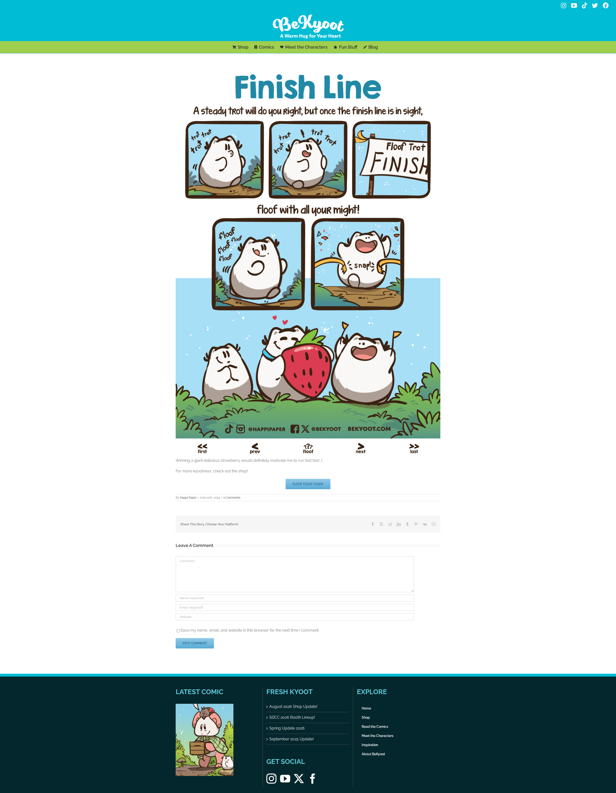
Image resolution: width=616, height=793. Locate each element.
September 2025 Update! (291, 739)
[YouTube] (285, 779)
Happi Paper (188, 497)
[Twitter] (299, 779)
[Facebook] (313, 779)
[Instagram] (271, 779)
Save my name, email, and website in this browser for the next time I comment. (249, 630)
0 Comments (231, 497)
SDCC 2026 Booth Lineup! (292, 717)
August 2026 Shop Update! (293, 706)
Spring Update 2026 (287, 728)
